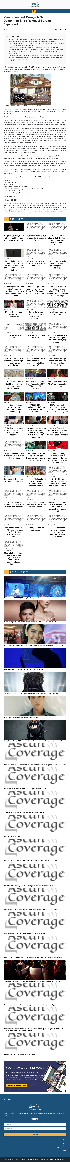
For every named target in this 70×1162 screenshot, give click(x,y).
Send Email (11, 185)
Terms (51, 1159)
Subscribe (35, 1134)
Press (64, 1146)
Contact (63, 1150)
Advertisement (61, 1148)
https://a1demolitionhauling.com (35, 117)
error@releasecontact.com (36, 208)
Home (64, 1144)
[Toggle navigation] (34, 11)
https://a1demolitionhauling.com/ (19, 193)
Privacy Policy (59, 1159)
